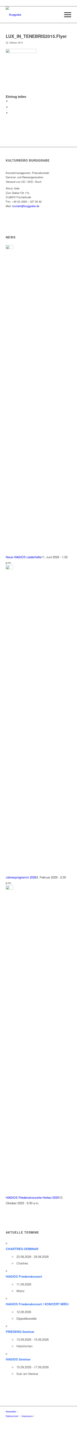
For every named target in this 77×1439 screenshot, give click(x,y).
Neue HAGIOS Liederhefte (23, 557)
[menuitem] (65, 14)
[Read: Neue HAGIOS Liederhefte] (9, 248)
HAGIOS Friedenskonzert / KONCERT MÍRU (37, 1304)
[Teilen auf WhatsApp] (11, 113)
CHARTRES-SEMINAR (22, 1249)
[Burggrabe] (32, 14)
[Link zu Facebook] (45, 1416)
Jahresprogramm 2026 (21, 877)
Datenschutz (12, 1416)
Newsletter (11, 1411)
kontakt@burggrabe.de (25, 206)
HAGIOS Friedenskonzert (24, 1276)
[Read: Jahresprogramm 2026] (9, 568)
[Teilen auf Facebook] (11, 101)
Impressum (27, 1416)
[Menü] (65, 14)
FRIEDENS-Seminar (20, 1331)
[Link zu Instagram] (57, 1416)
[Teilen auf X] (11, 107)
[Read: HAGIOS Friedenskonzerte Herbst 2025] (9, 888)
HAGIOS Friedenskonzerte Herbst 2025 (32, 1197)
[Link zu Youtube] (51, 1416)
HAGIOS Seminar (18, 1359)
